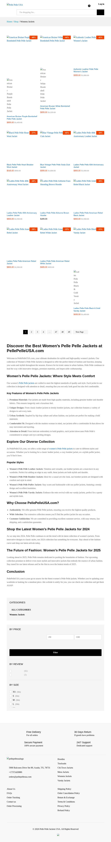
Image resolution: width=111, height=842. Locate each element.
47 (56, 332)
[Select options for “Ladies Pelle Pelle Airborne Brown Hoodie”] (52, 208)
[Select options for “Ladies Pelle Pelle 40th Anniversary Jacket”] (86, 160)
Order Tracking (13, 797)
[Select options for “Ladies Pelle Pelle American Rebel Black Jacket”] (86, 208)
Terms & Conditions (66, 802)
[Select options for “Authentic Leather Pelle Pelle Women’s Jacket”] (86, 64)
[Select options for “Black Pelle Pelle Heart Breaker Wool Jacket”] (19, 160)
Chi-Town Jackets (65, 768)
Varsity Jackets (64, 780)
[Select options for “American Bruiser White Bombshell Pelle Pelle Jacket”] (52, 64)
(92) (20, 671)
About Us (11, 789)
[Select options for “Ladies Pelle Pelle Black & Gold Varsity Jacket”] (86, 266)
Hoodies (61, 759)
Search (100, 12)
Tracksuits (62, 763)
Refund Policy (64, 810)
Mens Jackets (63, 772)
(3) (20, 675)
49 (69, 332)
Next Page (80, 332)
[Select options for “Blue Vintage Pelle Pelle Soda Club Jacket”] (52, 160)
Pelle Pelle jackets (26, 383)
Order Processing (14, 806)
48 (62, 332)
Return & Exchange (66, 797)
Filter (55, 653)
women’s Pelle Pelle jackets (61, 448)
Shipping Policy (64, 789)
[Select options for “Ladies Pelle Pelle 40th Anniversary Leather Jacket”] (19, 208)
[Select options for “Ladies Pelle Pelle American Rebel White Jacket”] (52, 256)
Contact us (11, 802)
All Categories (21, 610)
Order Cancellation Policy (69, 793)
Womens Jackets (17, 614)
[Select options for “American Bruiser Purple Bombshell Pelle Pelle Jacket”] (19, 75)
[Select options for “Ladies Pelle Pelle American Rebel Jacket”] (19, 256)
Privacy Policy (64, 806)
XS (14, 692)
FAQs (9, 793)
